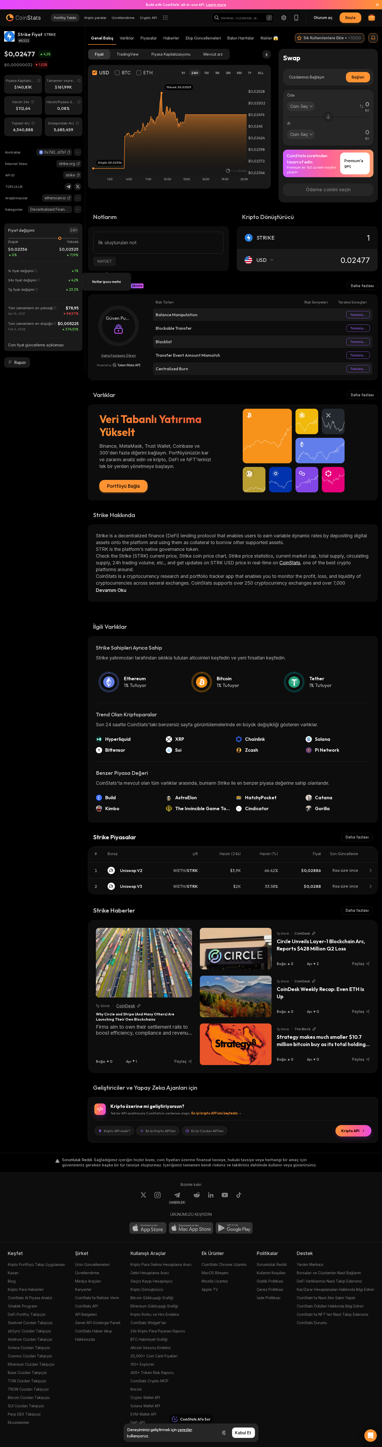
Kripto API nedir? (117, 1131)
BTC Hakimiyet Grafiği (149, 1339)
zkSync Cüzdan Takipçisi (29, 1331)
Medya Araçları (88, 1281)
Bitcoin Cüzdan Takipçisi (29, 1397)
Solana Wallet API (145, 1406)
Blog (12, 1281)
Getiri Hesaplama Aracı (149, 1273)
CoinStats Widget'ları (148, 1322)
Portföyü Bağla (123, 486)
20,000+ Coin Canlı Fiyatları (153, 1356)
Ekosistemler (18, 1422)
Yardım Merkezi (310, 1264)
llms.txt (136, 1389)
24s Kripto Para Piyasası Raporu (157, 1331)
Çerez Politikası (270, 1289)
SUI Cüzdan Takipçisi (26, 1406)
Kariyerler (83, 1289)
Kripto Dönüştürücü (146, 1289)
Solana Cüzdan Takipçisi (29, 1347)
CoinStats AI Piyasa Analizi (30, 1298)
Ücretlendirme (87, 1273)
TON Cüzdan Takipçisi (27, 1381)
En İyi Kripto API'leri (161, 1131)
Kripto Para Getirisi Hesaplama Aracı (161, 1264)
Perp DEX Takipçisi (24, 1414)
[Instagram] (157, 1198)
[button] (69, 152)
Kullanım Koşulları (271, 1273)
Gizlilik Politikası (270, 1281)
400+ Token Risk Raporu (152, 1372)
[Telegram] (68, 186)
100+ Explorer (142, 1364)
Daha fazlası (362, 285)
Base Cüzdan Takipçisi (27, 1372)
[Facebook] (239, 1198)
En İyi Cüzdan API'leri (207, 1131)
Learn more (216, 4)
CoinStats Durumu (312, 1322)
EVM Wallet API (143, 1414)
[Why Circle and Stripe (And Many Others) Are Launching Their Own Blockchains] (144, 962)
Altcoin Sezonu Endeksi (150, 1347)
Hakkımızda (85, 1339)
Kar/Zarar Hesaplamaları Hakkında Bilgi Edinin (335, 1289)
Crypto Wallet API (145, 1397)
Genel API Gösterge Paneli (97, 1322)
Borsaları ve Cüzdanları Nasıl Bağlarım (329, 1273)
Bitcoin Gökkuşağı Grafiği (151, 1298)
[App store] (147, 1228)
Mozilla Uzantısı (215, 1281)
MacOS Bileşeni (215, 1273)
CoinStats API (86, 1306)
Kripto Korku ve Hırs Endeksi (154, 1314)
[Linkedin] (211, 1198)
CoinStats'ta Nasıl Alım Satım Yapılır (326, 1298)
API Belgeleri (86, 1314)
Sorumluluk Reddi (272, 1264)
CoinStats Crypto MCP (149, 1381)
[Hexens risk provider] (119, 365)
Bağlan (358, 77)
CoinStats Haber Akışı (93, 1331)
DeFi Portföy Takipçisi (26, 1314)
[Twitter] (77, 186)
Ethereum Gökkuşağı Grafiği (154, 1306)
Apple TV (210, 1289)
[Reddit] (197, 1198)
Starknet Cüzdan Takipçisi (30, 1322)
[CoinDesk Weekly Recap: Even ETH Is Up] (236, 996)
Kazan (13, 1273)
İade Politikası (268, 1298)
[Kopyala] (69, 152)
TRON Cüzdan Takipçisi (28, 1389)
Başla (350, 17)
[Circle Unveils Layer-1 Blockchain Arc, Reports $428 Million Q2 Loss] (236, 948)
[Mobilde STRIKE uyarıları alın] (373, 38)
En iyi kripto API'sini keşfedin (214, 1113)
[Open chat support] (370, 1435)
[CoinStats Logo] (23, 17)
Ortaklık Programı (22, 1306)
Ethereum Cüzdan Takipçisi (31, 1364)
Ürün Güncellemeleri (92, 1264)
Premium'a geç (353, 163)
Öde (291, 95)
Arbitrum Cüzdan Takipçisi (30, 1339)
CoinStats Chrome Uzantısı (224, 1264)
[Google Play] (234, 1228)
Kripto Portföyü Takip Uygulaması (36, 1264)
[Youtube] (225, 1198)
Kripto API (350, 1130)
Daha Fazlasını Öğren (118, 355)
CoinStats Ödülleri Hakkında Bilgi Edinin (330, 1306)
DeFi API (137, 1422)
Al (288, 123)
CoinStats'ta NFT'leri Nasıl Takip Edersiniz (332, 1314)
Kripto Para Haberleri (26, 1289)
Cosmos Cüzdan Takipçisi (30, 1356)
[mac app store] (191, 1228)
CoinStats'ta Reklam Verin (97, 1298)
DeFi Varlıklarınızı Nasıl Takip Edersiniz (329, 1281)
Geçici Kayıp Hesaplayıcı (151, 1281)
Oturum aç (323, 17)
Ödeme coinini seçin (328, 189)
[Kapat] (374, 5)
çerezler (184, 1429)
